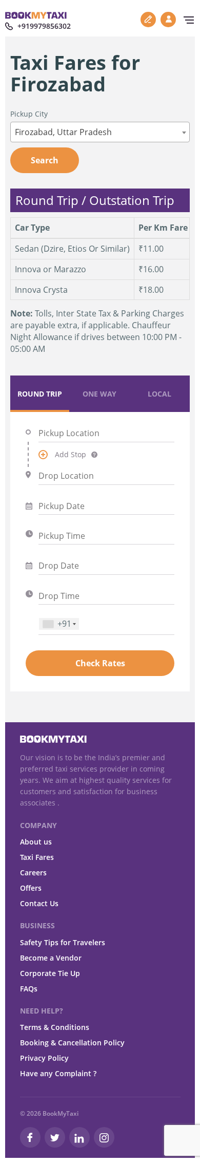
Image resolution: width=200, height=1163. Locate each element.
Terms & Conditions (54, 1027)
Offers (31, 888)
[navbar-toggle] (186, 20)
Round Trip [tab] (39, 394)
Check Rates (100, 663)
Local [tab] (159, 394)
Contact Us (39, 903)
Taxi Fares (37, 857)
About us (36, 842)
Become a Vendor (51, 958)
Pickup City (29, 114)
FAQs (28, 988)
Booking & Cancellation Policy (72, 1042)
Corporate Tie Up (50, 973)
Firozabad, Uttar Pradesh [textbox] (63, 132)
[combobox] (100, 132)
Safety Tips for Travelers (62, 942)
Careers (33, 872)
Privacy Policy (44, 1058)
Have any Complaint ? (58, 1073)
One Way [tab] (99, 394)
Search (44, 160)
